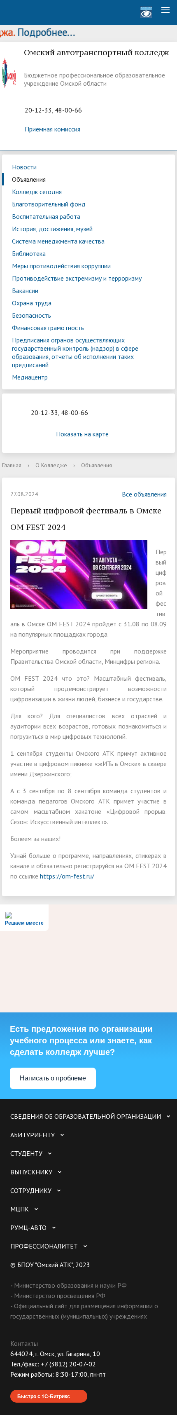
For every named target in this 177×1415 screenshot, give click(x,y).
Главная (11, 465)
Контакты (24, 1343)
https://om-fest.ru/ (67, 876)
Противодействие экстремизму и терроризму (77, 278)
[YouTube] (32, 1385)
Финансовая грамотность (48, 327)
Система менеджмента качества (58, 241)
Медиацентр (30, 377)
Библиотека (29, 253)
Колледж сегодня (37, 191)
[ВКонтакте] (16, 1385)
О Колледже (51, 465)
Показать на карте (82, 434)
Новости (24, 167)
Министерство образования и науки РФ (70, 1285)
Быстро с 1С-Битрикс (43, 1396)
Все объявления (144, 494)
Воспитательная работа (46, 216)
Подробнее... (38, 32)
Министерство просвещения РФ (59, 1295)
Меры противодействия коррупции (61, 266)
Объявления (29, 179)
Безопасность (31, 315)
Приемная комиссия (52, 129)
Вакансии (25, 290)
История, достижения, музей (52, 229)
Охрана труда (31, 303)
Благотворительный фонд (49, 204)
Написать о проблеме (53, 1078)
